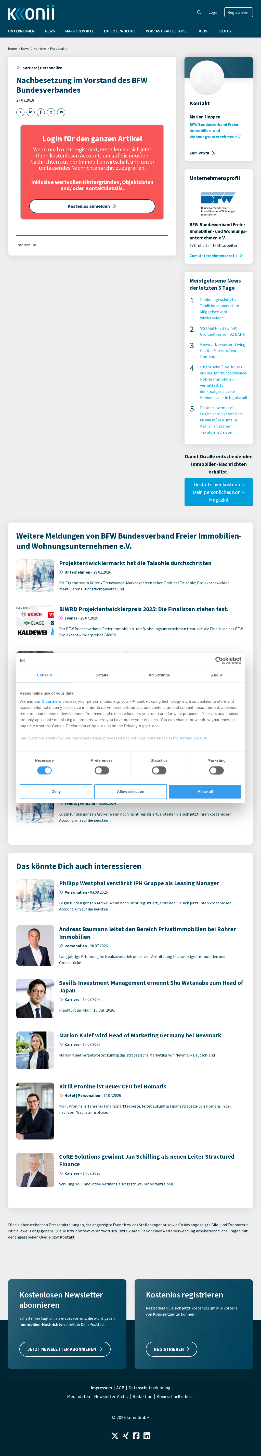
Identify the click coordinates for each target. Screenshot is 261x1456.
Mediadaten (78, 1396)
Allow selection (130, 792)
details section (193, 738)
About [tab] (216, 675)
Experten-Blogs (120, 30)
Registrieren (239, 12)
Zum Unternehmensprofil (213, 255)
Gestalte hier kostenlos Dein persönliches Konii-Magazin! (218, 492)
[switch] (102, 770)
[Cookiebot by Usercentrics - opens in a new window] (219, 660)
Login (213, 12)
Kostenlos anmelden (89, 206)
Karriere (40, 48)
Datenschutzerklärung (149, 1388)
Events (224, 30)
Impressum (26, 244)
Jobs (202, 30)
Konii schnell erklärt (175, 1396)
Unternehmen (21, 30)
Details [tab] (102, 675)
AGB (120, 1388)
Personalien (59, 48)
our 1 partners (47, 701)
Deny (56, 792)
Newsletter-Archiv (111, 1396)
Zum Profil (199, 152)
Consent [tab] (44, 675)
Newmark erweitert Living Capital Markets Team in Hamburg (222, 350)
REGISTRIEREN (169, 1349)
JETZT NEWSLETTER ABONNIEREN (62, 1349)
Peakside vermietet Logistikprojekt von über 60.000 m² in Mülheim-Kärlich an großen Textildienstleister (221, 420)
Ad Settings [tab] (159, 675)
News (50, 30)
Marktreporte (79, 30)
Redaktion (142, 1396)
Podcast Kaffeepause (167, 30)
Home (12, 48)
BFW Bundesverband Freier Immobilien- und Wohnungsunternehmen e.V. (215, 130)
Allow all (205, 792)
